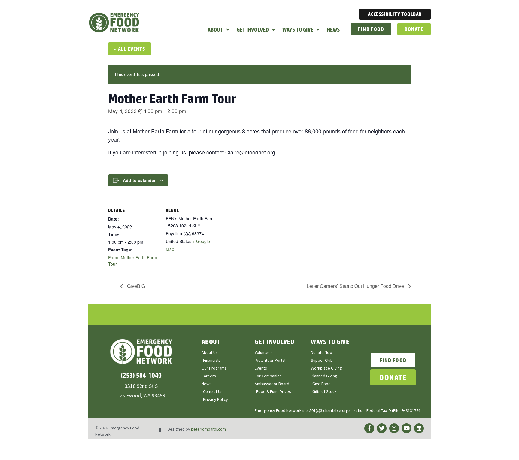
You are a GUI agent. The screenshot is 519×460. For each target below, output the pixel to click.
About (215, 29)
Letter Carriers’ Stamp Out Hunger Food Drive (356, 285)
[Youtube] (406, 428)
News (333, 29)
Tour (112, 264)
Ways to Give (297, 29)
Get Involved (253, 29)
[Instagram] (394, 428)
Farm (113, 257)
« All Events (129, 49)
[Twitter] (382, 428)
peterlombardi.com (208, 429)
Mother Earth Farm (139, 257)
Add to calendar (139, 180)
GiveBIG (135, 285)
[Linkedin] (419, 428)
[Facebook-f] (369, 428)
